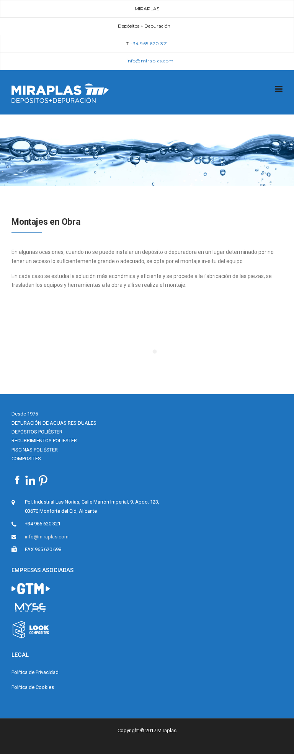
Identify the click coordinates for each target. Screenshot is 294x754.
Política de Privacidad (35, 672)
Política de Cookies (32, 687)
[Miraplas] (60, 93)
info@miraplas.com (47, 537)
